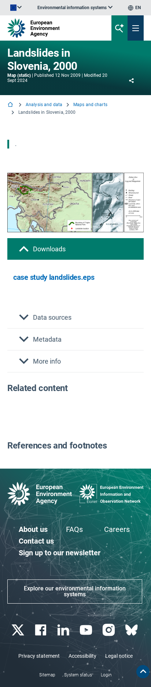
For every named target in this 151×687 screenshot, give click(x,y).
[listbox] (74, 7)
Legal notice (119, 656)
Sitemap (47, 674)
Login (106, 674)
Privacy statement (39, 656)
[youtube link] (86, 630)
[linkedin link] (64, 630)
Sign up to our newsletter (59, 552)
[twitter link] (18, 630)
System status (78, 674)
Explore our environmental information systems (75, 591)
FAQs (74, 529)
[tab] (75, 249)
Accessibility (82, 656)
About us (33, 529)
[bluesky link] (132, 630)
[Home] (11, 105)
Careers (117, 529)
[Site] (51, 28)
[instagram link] (109, 630)
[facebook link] (41, 630)
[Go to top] (143, 671)
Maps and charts (90, 104)
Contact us (36, 541)
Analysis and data (44, 104)
